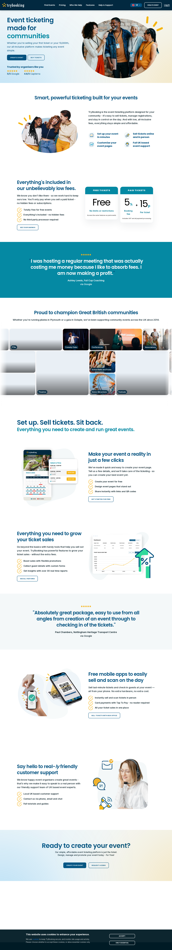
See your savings (27, 227)
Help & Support (106, 5)
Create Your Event (74, 865)
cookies (35, 939)
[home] (13, 5)
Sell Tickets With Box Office (104, 715)
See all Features (27, 579)
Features (90, 5)
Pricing (62, 5)
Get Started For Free (100, 499)
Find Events (49, 5)
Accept (122, 936)
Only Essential (122, 943)
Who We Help (76, 5)
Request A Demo (99, 865)
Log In (167, 5)
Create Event (153, 5)
